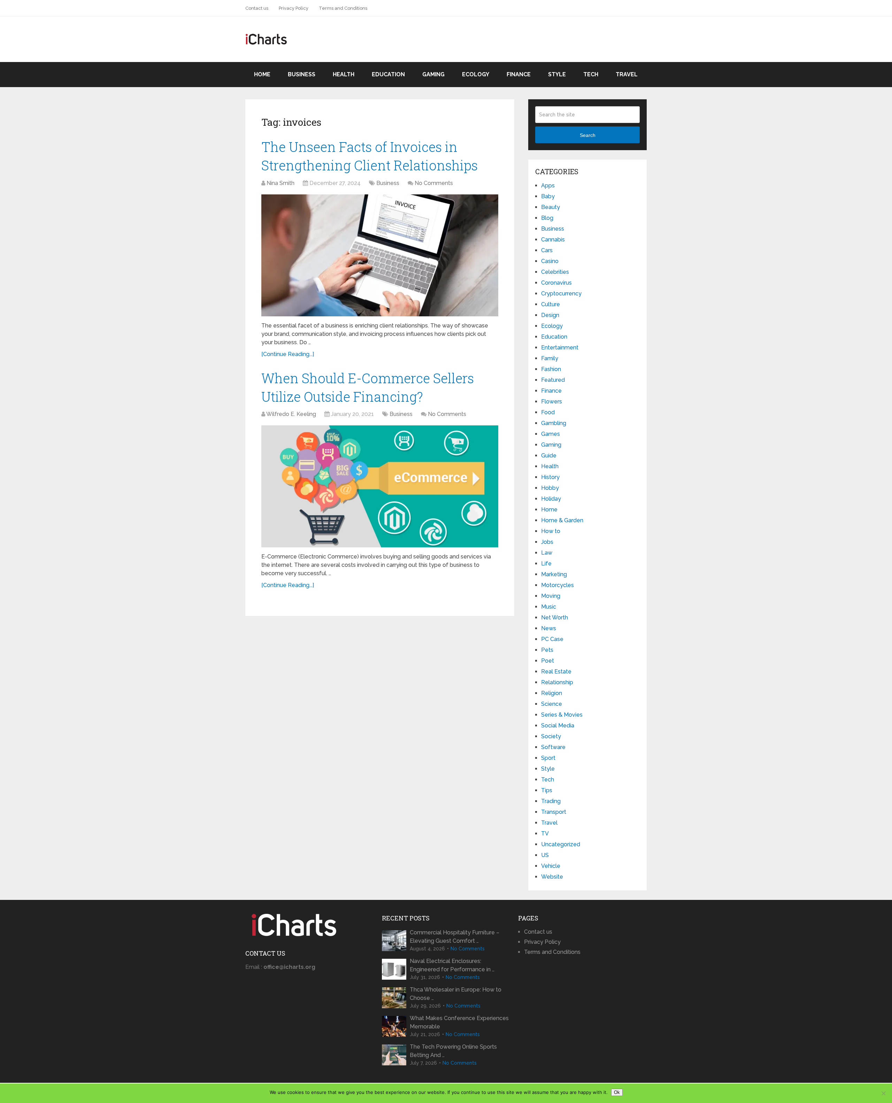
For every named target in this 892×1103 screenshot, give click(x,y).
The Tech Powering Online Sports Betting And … (453, 1050)
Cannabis (553, 239)
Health (343, 74)
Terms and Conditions (343, 8)
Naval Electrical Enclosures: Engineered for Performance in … (452, 965)
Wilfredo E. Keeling (291, 414)
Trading (551, 801)
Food (548, 412)
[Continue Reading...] (287, 354)
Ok (617, 1092)
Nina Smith (280, 183)
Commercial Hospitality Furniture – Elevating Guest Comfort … (454, 936)
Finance (519, 74)
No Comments (434, 183)
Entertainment (559, 347)
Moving (550, 596)
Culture (550, 304)
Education (388, 74)
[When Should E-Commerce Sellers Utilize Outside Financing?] (379, 486)
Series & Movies (562, 714)
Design (550, 315)
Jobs (547, 542)
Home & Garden (562, 520)
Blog (547, 218)
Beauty (550, 207)
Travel (627, 74)
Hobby (550, 488)
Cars (547, 250)
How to (550, 531)
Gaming (433, 74)
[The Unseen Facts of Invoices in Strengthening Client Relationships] (379, 255)
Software (553, 747)
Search (587, 135)
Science (551, 704)
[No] (883, 1093)
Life (546, 563)
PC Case (552, 639)
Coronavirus (556, 282)
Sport (548, 758)
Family (549, 358)
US (545, 855)
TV (545, 833)
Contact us (256, 8)
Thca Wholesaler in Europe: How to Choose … (455, 993)
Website (552, 876)
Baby (548, 196)
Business (301, 74)
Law (546, 552)
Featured (553, 380)
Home (262, 74)
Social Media (557, 725)
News (548, 628)
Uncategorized (560, 844)
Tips (546, 790)
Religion (551, 693)
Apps (548, 185)
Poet (547, 660)
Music (548, 606)
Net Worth (554, 617)
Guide (548, 455)
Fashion (551, 369)
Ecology (475, 74)
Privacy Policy (293, 8)
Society (551, 736)
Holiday (551, 498)
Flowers (551, 401)
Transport (553, 812)
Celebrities (555, 272)
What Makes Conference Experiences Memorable (459, 1022)
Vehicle (550, 866)
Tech (590, 74)
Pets (547, 650)
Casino (550, 261)
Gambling (553, 423)
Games (550, 434)
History (550, 477)
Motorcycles (557, 585)
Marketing (554, 574)
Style (557, 74)
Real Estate (556, 671)
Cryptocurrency (561, 293)
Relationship (557, 682)
